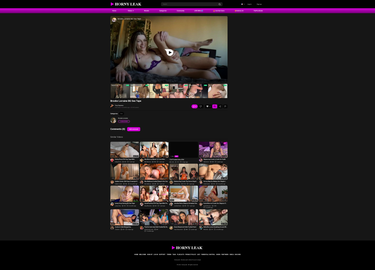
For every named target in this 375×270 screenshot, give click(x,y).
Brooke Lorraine (123, 118)
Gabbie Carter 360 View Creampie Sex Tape (127, 181)
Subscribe (124, 121)
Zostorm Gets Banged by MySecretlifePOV (123, 227)
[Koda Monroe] (201, 204)
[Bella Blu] (201, 228)
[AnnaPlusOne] (141, 204)
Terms (169, 254)
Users (218, 254)
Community (180, 11)
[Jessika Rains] (171, 204)
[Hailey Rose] (112, 160)
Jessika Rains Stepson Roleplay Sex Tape (185, 203)
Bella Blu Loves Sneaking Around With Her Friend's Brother (216, 227)
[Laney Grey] (112, 204)
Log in (249, 4)
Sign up (259, 4)
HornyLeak (184, 264)
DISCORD (238, 254)
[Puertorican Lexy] (141, 228)
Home (114, 11)
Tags (174, 254)
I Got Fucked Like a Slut (176, 159)
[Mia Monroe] (141, 160)
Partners (225, 254)
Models (146, 11)
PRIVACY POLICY (190, 254)
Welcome (142, 254)
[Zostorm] (112, 228)
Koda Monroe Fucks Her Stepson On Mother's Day (215, 203)
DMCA (232, 254)
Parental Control (208, 254)
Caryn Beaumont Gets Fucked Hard (185, 227)
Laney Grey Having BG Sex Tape (125, 203)
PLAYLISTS (180, 254)
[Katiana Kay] (171, 182)
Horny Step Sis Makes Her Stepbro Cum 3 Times (214, 181)
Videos (131, 11)
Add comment (133, 129)
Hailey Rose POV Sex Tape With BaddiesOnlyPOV (124, 159)
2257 (198, 254)
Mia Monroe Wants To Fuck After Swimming (154, 159)
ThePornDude (258, 11)
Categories (163, 11)
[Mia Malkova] (141, 182)
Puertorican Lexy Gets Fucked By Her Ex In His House (156, 227)
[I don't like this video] (201, 106)
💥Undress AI (239, 11)
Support (162, 254)
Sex (121, 113)
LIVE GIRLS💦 (198, 11)
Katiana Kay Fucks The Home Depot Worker (185, 181)
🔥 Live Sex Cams (219, 11)
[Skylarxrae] (201, 160)
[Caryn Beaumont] (171, 228)
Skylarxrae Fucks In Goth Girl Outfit (214, 159)
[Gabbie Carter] (112, 182)
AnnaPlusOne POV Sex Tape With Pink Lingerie (156, 203)
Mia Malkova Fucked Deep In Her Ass (156, 181)
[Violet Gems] (201, 182)
